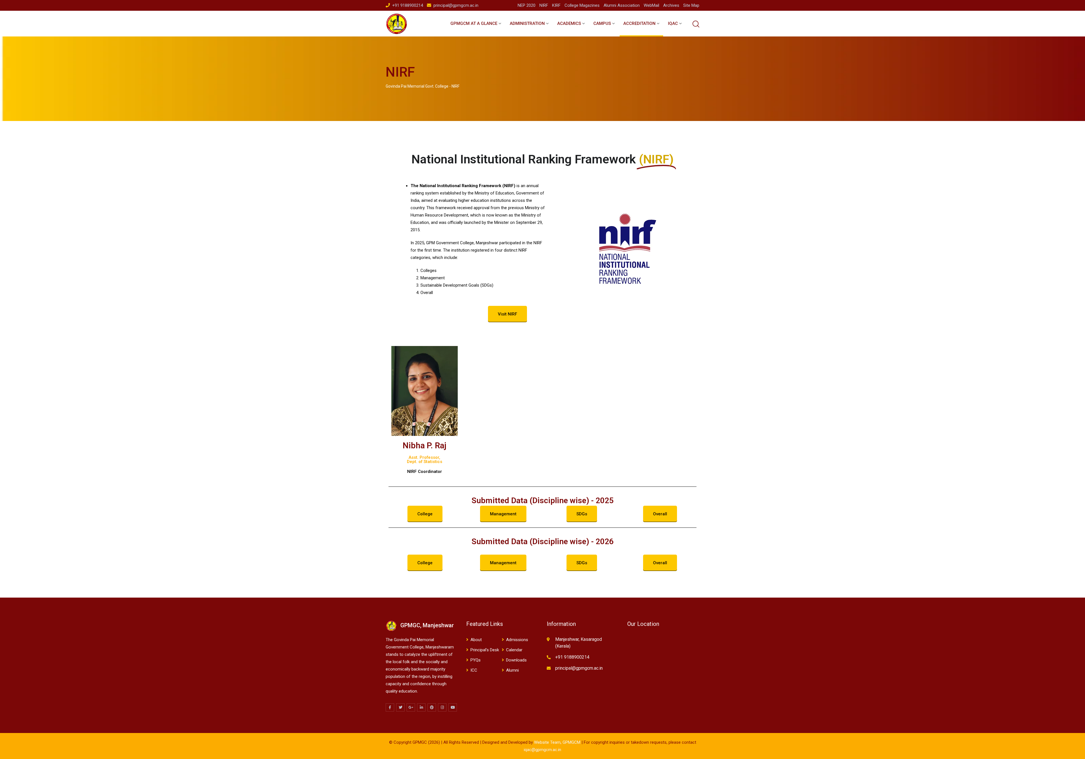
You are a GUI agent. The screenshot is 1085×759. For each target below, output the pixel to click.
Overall (660, 513)
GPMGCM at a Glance (473, 23)
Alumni (512, 670)
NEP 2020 (526, 5)
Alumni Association (622, 5)
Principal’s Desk (484, 649)
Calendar (514, 649)
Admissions (517, 639)
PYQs (475, 660)
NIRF (543, 5)
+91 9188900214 (407, 5)
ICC (473, 670)
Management (503, 513)
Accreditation (639, 23)
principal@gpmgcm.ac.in (455, 5)
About (476, 639)
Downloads (516, 660)
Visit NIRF (507, 314)
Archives (671, 5)
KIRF (556, 5)
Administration (527, 23)
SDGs (581, 513)
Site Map (691, 5)
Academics (569, 23)
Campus (602, 23)
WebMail (651, 5)
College (425, 513)
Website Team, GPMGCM (557, 742)
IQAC (673, 23)
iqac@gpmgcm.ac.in (542, 749)
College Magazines (582, 5)
